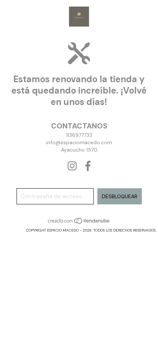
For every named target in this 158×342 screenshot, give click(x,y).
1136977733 (79, 135)
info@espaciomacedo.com (79, 142)
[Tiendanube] (79, 223)
